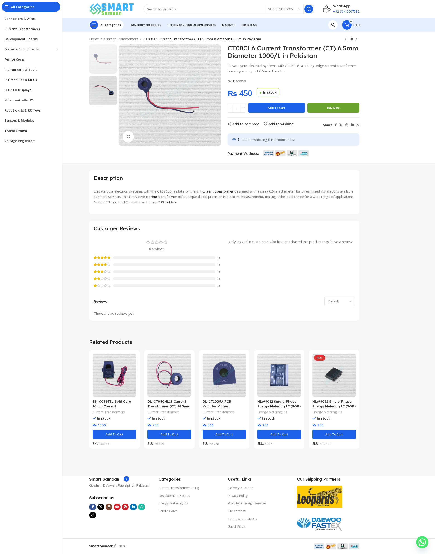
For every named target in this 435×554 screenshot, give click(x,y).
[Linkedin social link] (352, 125)
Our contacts (237, 511)
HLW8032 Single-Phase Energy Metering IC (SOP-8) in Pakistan (334, 406)
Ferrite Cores (168, 511)
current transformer (218, 191)
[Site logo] (112, 8)
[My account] (333, 24)
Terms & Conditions (242, 518)
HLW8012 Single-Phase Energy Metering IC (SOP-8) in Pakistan (279, 406)
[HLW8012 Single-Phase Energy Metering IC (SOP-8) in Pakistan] (279, 375)
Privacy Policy (238, 495)
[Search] (308, 9)
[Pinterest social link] (347, 125)
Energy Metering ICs (272, 412)
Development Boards (174, 495)
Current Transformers (121, 39)
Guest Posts (237, 526)
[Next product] (356, 39)
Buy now (333, 108)
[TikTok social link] (92, 515)
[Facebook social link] (335, 125)
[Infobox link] (109, 479)
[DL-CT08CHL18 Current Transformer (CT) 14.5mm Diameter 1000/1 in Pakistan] (169, 375)
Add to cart (276, 108)
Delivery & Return (241, 488)
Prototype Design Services (247, 503)
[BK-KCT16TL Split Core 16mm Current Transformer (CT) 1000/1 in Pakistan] (114, 375)
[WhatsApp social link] (358, 125)
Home (94, 39)
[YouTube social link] (117, 507)
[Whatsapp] (422, 542)
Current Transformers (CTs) (179, 488)
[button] (114, 434)
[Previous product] (345, 39)
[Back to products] (351, 39)
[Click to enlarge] (128, 136)
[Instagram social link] (109, 507)
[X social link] (341, 125)
